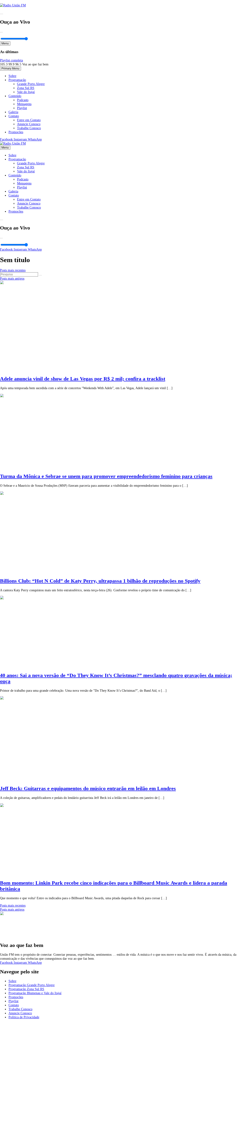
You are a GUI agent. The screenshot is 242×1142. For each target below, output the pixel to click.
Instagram (21, 139)
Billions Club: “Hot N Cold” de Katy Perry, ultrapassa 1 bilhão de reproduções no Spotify (100, 581)
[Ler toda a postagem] (68, 370)
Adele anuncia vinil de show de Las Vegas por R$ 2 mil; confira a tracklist (82, 379)
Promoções (16, 132)
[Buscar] (40, 275)
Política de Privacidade (24, 1017)
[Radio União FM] (13, 143)
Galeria (13, 112)
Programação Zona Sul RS (26, 989)
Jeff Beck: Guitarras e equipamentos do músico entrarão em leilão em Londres (88, 788)
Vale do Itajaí (26, 92)
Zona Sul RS (25, 88)
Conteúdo (15, 96)
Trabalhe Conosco (29, 128)
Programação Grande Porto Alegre (32, 985)
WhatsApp (35, 139)
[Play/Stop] (1, 13)
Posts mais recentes (13, 270)
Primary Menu (10, 68)
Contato (14, 116)
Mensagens (24, 104)
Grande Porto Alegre (31, 84)
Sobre (12, 76)
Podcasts (22, 100)
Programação (17, 80)
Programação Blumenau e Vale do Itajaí (35, 993)
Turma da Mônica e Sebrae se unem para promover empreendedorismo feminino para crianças (106, 476)
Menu (5, 43)
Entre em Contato (29, 120)
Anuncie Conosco (28, 124)
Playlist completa (11, 60)
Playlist (22, 108)
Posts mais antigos (12, 278)
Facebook (7, 139)
